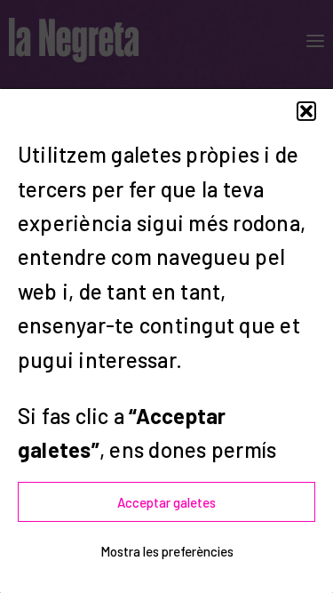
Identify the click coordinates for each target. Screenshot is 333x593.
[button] (306, 111)
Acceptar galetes (166, 502)
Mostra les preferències (167, 551)
